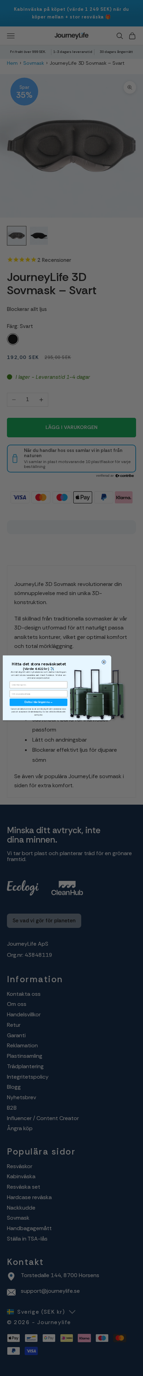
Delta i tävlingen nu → (38, 702)
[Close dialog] (104, 662)
